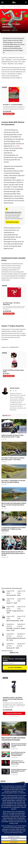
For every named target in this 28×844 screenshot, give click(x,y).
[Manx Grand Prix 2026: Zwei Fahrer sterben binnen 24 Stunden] (14, 728)
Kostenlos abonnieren (15, 667)
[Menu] (2, 2)
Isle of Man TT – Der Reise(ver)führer (13, 104)
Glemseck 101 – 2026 (12, 648)
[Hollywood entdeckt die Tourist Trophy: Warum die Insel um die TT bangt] (14, 426)
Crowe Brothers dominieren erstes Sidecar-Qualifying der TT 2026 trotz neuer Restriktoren (13, 529)
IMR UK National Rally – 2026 (14, 620)
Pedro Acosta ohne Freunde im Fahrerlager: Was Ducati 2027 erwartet (18, 745)
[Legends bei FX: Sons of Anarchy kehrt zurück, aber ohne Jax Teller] (6, 763)
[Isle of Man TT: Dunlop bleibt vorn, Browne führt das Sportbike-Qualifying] (14, 471)
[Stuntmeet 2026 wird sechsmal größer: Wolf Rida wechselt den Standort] (6, 771)
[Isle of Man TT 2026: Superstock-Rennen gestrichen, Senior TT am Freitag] (14, 449)
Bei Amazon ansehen (8, 113)
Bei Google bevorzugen (12, 222)
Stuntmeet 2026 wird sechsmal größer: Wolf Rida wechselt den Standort (18, 771)
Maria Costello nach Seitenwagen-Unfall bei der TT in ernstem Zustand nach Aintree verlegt (13, 505)
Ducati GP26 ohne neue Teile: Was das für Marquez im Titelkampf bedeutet (18, 754)
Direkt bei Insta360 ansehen (14, 713)
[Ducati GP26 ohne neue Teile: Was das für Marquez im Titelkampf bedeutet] (6, 754)
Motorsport (6, 20)
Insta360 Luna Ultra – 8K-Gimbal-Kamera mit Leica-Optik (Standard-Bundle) (13, 699)
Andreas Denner (6, 30)
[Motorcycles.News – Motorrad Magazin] (14, 2)
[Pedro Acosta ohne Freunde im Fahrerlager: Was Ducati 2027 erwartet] (6, 746)
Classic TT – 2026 (11, 603)
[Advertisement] (13, 574)
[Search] (26, 2)
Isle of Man (16, 146)
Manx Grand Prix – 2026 (13, 595)
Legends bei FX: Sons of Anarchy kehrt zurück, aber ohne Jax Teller (17, 762)
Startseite (3, 6)
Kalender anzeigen (7, 650)
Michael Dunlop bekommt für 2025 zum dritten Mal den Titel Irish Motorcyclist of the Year (13, 553)
